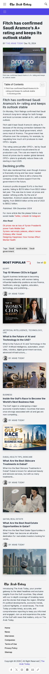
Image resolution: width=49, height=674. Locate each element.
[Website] (38, 669)
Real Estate (16, 519)
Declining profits (15, 94)
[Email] (32, 669)
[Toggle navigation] (4, 4)
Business (7, 395)
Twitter (17, 216)
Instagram (35, 216)
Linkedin (25, 216)
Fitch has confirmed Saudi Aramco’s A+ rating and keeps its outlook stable (22, 89)
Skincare (27, 457)
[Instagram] (22, 669)
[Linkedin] (27, 669)
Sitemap (8, 652)
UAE (5, 332)
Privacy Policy (11, 648)
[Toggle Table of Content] (41, 85)
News (7, 632)
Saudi (11, 248)
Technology (35, 330)
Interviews (9, 636)
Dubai (6, 457)
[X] (16, 669)
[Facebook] (11, 669)
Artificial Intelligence (15, 330)
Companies (10, 640)
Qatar (6, 519)
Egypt (6, 268)
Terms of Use (11, 644)
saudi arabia (21, 248)
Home (7, 628)
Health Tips (16, 457)
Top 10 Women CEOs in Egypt (20, 272)
